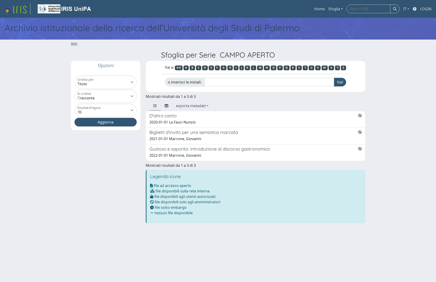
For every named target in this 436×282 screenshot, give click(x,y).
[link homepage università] (64, 8)
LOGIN (425, 8)
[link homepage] (16, 8)
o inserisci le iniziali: (184, 82)
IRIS (74, 44)
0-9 (179, 68)
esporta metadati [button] (191, 105)
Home (319, 8)
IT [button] (404, 8)
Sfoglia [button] (334, 8)
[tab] (155, 106)
